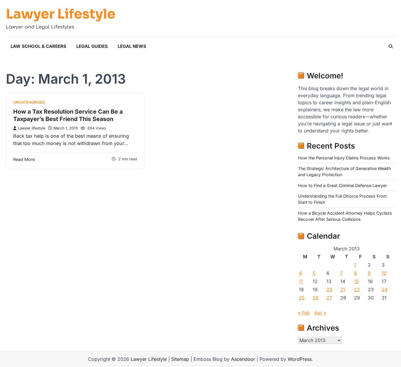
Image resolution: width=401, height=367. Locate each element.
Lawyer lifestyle (31, 128)
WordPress (300, 359)
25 (302, 298)
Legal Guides (92, 46)
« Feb (304, 313)
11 (301, 281)
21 (342, 289)
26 (316, 298)
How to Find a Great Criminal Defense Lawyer (342, 185)
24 (384, 289)
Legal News (132, 46)
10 (384, 273)
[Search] (390, 46)
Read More (24, 159)
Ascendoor (243, 359)
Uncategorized (29, 102)
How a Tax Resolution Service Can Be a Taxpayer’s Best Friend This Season (68, 115)
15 (356, 281)
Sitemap (180, 359)
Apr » (320, 313)
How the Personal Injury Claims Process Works (344, 157)
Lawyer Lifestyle (60, 14)
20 (329, 289)
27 (329, 298)
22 (357, 289)
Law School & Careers (38, 46)
